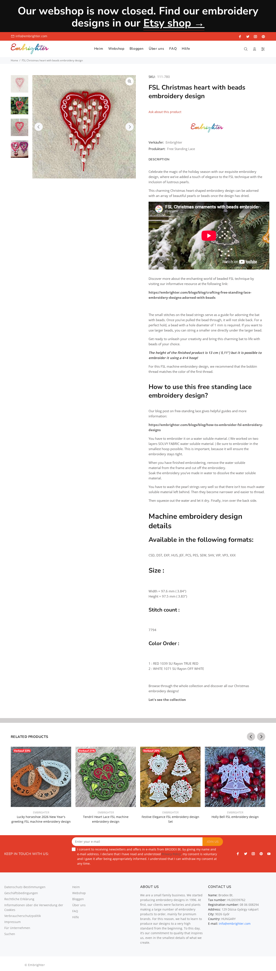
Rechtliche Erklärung (19, 899)
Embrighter (174, 142)
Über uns (79, 905)
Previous (38, 127)
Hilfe (75, 917)
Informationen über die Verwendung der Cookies (33, 907)
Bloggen (78, 899)
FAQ (75, 911)
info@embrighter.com (31, 36)
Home (14, 60)
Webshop (79, 893)
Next (129, 127)
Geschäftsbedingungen (21, 893)
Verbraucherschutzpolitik (22, 916)
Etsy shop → (174, 23)
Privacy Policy (171, 854)
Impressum (12, 922)
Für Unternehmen (17, 928)
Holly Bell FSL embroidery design (235, 817)
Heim (76, 887)
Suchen (9, 934)
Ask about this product (165, 112)
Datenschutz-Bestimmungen (24, 887)
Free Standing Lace (181, 149)
